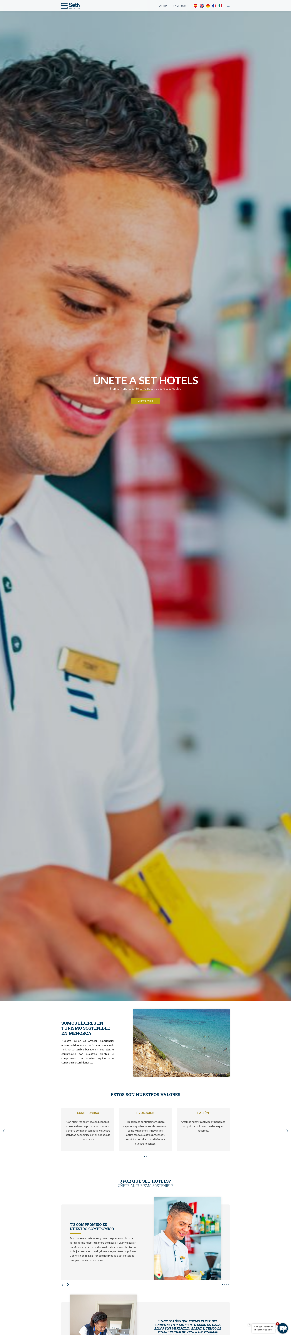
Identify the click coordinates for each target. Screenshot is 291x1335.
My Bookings (180, 5)
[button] (4, 1131)
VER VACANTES (146, 401)
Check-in (163, 5)
